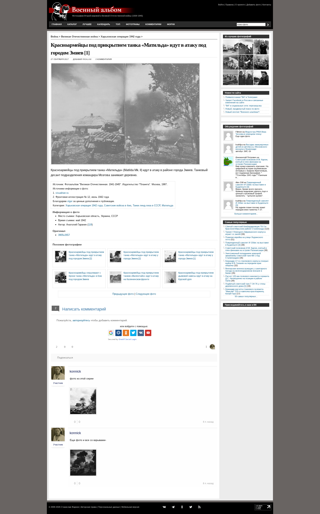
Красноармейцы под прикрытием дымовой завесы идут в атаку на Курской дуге (196, 276)
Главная (57, 24)
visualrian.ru (62, 192)
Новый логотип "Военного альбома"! (242, 112)
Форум (171, 24)
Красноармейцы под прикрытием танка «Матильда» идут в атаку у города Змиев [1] (196, 255)
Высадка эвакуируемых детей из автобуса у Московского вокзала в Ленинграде (252, 146)
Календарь (103, 24)
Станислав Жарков (70, 507)
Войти (221, 5)
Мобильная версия (130, 507)
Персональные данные (109, 507)
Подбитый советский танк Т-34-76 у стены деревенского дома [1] (245, 285)
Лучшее (87, 24)
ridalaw (87, 59)
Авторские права (88, 507)
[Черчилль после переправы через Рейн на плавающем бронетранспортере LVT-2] (230, 85)
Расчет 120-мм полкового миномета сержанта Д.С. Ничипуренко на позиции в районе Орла (247, 278)
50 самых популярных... (246, 296)
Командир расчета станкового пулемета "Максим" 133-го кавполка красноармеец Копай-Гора (244, 291)
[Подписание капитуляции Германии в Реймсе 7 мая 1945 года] (261, 69)
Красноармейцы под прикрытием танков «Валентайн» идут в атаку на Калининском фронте (141, 276)
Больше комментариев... (246, 214)
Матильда (167, 205)
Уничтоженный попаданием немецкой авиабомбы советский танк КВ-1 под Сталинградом (243, 255)
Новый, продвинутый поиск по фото (242, 109)
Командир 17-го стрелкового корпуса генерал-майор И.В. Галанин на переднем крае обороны (247, 263)
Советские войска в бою (117, 205)
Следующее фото (146, 293)
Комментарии (153, 24)
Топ (118, 24)
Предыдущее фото (123, 293)
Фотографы (133, 24)
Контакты (266, 5)
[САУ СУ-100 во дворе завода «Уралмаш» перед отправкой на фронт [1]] (230, 54)
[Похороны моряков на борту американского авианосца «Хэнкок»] (230, 69)
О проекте (240, 5)
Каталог (72, 24)
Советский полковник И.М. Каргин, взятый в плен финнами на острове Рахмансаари (252, 161)
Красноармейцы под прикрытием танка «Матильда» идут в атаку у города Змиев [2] (141, 255)
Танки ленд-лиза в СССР (146, 205)
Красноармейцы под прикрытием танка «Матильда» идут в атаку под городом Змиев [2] (86, 255)
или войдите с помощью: (134, 326)
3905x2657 (64, 235)
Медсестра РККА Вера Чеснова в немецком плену (251, 133)
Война (54, 36)
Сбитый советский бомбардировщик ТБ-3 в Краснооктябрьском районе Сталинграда (245, 227)
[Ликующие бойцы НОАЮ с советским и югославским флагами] (246, 69)
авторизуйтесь (81, 320)
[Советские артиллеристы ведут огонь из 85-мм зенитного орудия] (246, 54)
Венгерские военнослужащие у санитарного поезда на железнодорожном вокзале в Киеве (246, 270)
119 (90, 224)
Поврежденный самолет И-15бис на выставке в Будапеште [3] (251, 184)
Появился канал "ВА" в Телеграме (241, 97)
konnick (75, 371)
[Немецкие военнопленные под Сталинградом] (246, 85)
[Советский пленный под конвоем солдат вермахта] (261, 54)
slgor (69, 201)
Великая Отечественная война (79, 36)
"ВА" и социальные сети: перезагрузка (243, 106)
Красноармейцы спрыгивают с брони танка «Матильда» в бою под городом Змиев (85, 276)
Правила (229, 5)
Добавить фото (253, 5)
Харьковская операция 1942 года (120, 36)
